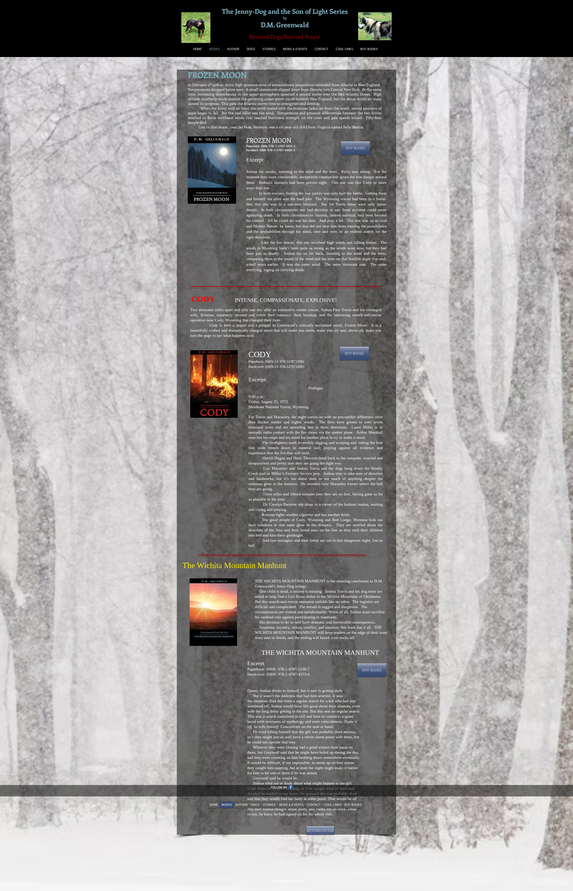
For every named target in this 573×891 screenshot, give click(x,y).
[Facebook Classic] (290, 787)
